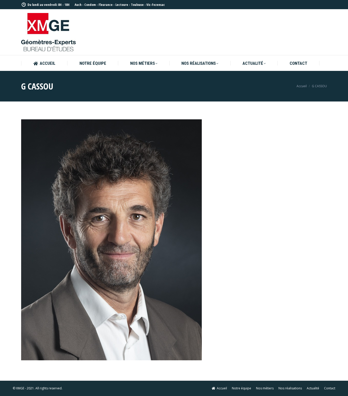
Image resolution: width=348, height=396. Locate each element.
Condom (90, 4)
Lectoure (121, 4)
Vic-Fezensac (155, 4)
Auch (78, 4)
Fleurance (106, 4)
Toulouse (137, 4)
